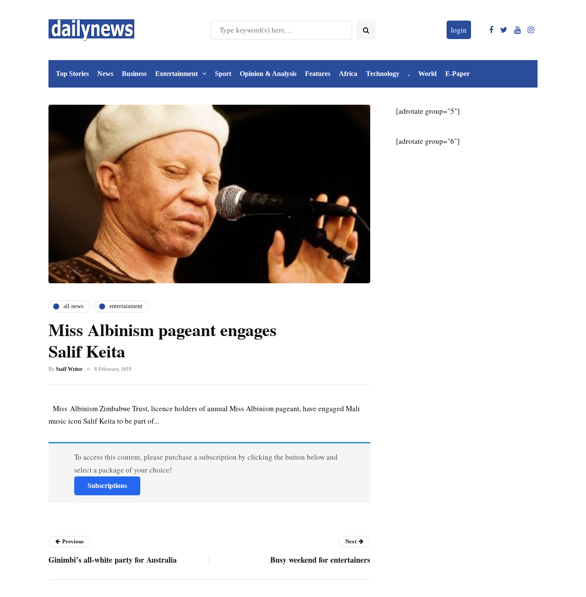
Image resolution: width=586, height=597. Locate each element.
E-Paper (457, 73)
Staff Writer (69, 369)
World (427, 73)
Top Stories (72, 73)
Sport (223, 73)
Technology (382, 73)
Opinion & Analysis (268, 73)
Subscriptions (107, 485)
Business (134, 73)
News (105, 73)
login (459, 30)
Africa (348, 73)
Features (317, 73)
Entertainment (176, 73)
